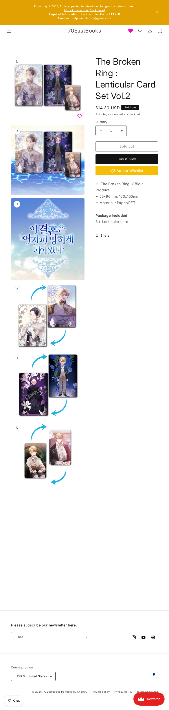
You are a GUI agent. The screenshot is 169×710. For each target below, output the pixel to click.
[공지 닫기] (157, 12)
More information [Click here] (84, 10)
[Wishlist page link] (130, 30)
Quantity (101, 122)
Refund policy (101, 691)
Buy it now (127, 159)
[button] (9, 31)
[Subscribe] (85, 637)
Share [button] (105, 235)
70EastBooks (52, 691)
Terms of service (147, 691)
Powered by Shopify (74, 691)
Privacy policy (123, 691)
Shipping (102, 114)
